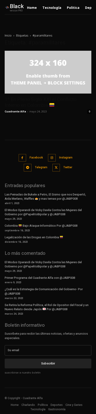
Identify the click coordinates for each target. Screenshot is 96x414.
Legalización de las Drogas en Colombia (32, 237)
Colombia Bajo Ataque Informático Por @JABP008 (41, 225)
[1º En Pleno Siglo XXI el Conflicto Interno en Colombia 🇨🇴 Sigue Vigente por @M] (48, 72)
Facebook (36, 157)
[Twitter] (56, 168)
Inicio (8, 35)
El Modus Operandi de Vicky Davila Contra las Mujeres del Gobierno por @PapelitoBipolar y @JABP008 (43, 212)
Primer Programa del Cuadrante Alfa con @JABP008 (40, 278)
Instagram (65, 157)
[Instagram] (52, 158)
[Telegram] (27, 168)
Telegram (41, 167)
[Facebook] (22, 158)
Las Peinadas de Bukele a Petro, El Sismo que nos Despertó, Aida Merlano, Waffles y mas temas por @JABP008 (45, 196)
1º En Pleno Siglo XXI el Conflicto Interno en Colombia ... (41, 102)
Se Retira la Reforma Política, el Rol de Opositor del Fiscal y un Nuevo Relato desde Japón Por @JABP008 (47, 307)
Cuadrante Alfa (15, 111)
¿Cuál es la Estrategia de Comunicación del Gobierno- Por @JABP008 (44, 291)
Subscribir (48, 363)
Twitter (67, 167)
